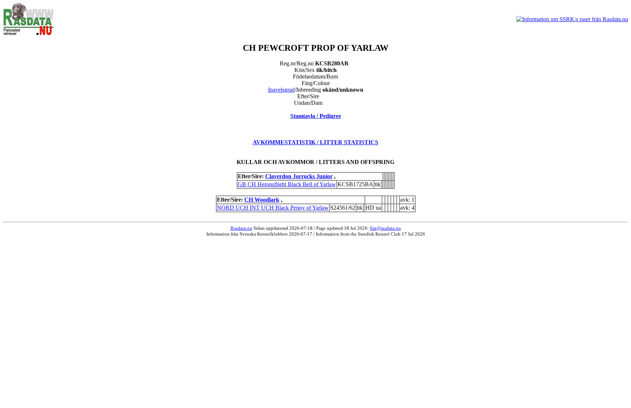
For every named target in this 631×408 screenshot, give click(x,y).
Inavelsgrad (281, 90)
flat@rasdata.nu (385, 228)
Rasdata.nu (241, 228)
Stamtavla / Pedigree (315, 116)
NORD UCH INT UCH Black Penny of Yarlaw (273, 208)
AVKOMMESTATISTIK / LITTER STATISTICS (315, 142)
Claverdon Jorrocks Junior (299, 176)
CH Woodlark (261, 200)
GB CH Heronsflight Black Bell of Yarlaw (287, 184)
